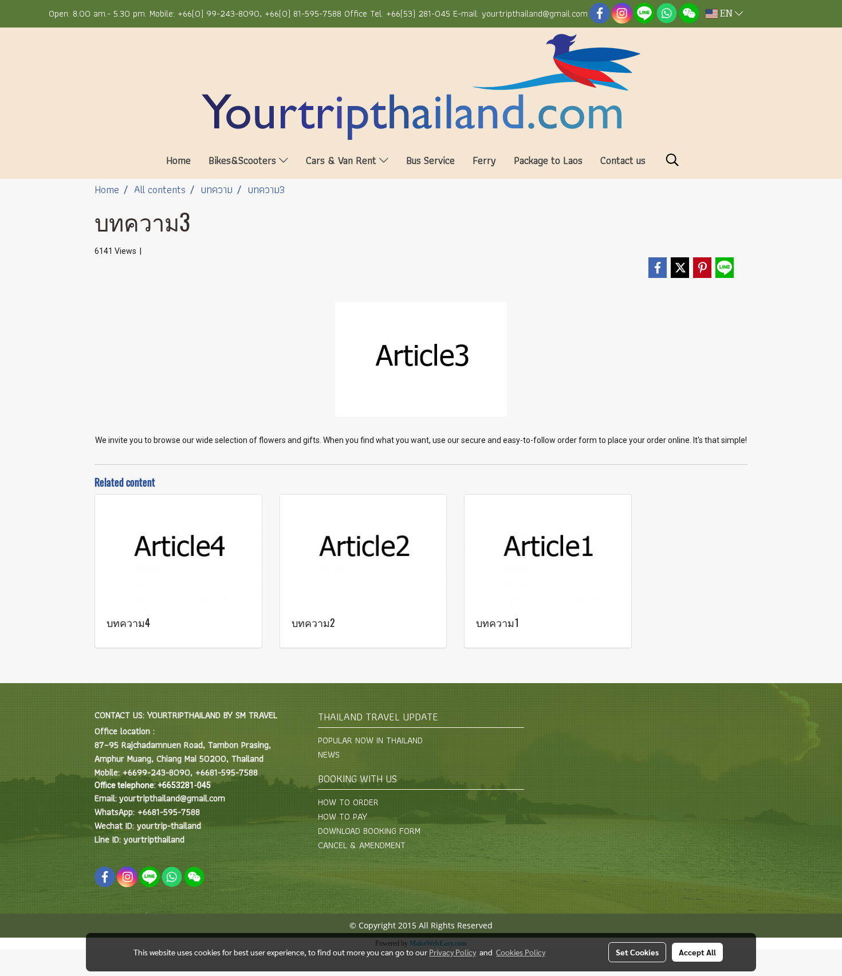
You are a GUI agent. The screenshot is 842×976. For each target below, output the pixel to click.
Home (178, 160)
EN (726, 14)
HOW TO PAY (342, 816)
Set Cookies (637, 952)
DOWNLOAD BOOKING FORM (369, 831)
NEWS (329, 754)
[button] (672, 160)
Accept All (697, 952)
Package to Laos (548, 160)
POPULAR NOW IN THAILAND (370, 740)
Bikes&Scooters (243, 160)
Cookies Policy (520, 952)
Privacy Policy (452, 952)
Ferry (484, 160)
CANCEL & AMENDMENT (362, 845)
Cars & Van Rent (342, 160)
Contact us (623, 160)
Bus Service (430, 160)
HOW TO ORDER (348, 802)
